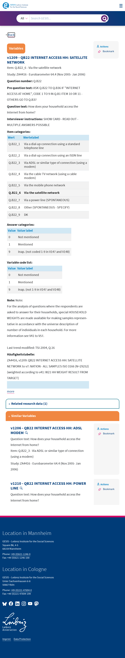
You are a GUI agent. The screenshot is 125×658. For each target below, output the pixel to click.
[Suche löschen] (98, 18)
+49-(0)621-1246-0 (20, 554)
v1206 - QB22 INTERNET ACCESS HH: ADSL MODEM (46, 430)
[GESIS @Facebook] (11, 603)
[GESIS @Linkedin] (17, 603)
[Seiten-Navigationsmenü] (121, 6)
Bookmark (108, 51)
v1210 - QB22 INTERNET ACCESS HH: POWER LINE (48, 486)
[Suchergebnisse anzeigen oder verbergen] (104, 18)
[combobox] (62, 18)
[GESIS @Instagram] (24, 603)
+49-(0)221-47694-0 (21, 590)
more (10, 391)
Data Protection (22, 639)
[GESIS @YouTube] (30, 603)
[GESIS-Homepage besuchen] (15, 5)
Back (11, 35)
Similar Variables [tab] (23, 416)
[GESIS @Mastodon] (36, 603)
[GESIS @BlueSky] (5, 603)
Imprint (6, 639)
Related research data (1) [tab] (29, 403)
